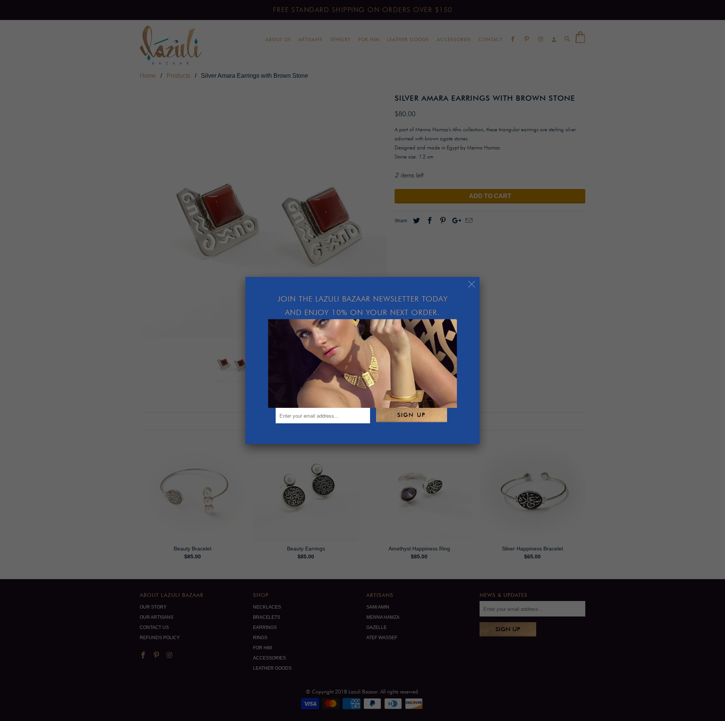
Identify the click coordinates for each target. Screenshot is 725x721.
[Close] (471, 284)
